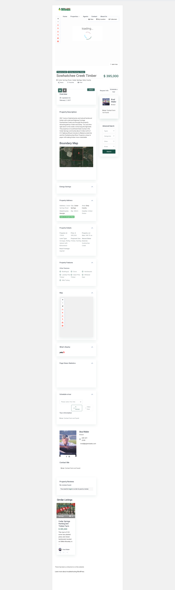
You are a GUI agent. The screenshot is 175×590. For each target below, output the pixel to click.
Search (109, 151)
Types (106, 131)
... (59, 544)
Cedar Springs (77, 80)
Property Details (65, 228)
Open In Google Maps (67, 217)
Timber (82, 72)
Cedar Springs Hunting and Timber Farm (64, 523)
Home (65, 16)
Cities (106, 141)
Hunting (76, 72)
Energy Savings (65, 187)
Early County (87, 80)
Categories (107, 136)
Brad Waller (84, 432)
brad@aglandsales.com (88, 443)
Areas (106, 146)
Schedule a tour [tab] (113, 90)
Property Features (66, 263)
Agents (85, 16)
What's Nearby (65, 347)
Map (61, 293)
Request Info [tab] (104, 90)
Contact (94, 16)
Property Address (66, 200)
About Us (103, 16)
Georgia (62, 213)
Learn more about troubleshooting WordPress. (69, 571)
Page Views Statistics (68, 363)
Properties (74, 16)
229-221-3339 (85, 439)
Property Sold (62, 72)
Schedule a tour (65, 394)
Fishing (71, 72)
